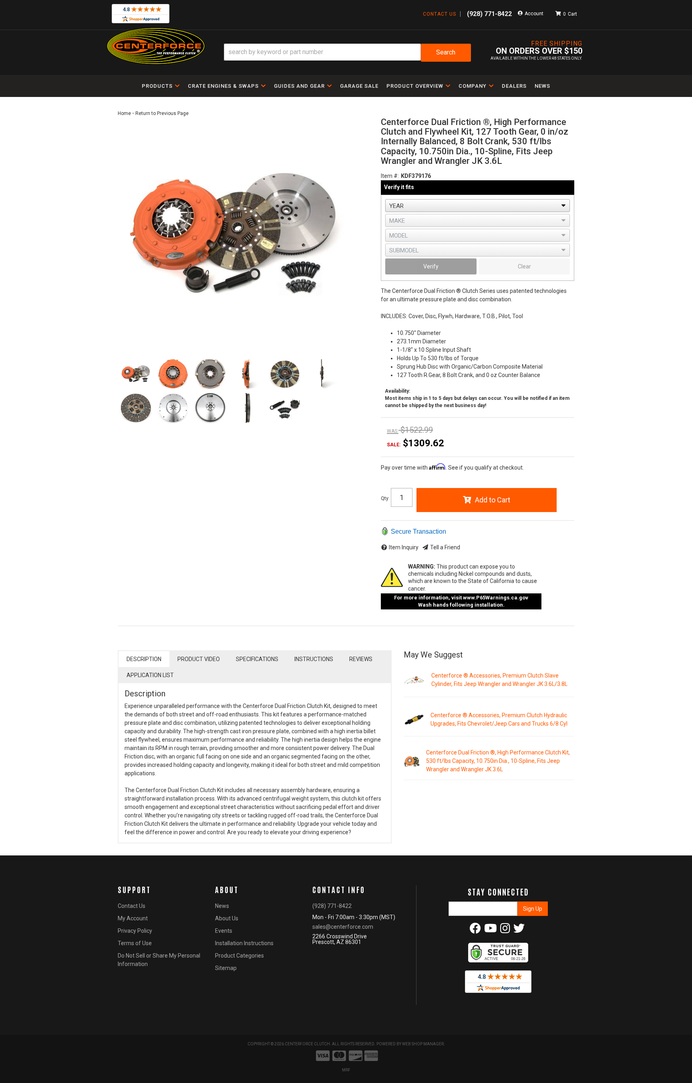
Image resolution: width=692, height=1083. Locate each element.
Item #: (390, 176)
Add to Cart (492, 500)
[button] (347, 53)
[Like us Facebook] (475, 930)
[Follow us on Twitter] (519, 930)
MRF (346, 1070)
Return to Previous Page (162, 113)
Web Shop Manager (423, 1044)
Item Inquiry (403, 547)
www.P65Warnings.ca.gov (495, 598)
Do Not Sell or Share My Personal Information (159, 959)
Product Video (198, 659)
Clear (524, 266)
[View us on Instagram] (505, 930)
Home (124, 113)
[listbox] (477, 205)
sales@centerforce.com (342, 927)
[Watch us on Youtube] (490, 930)
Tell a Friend (445, 547)
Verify (431, 266)
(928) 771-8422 (332, 906)
